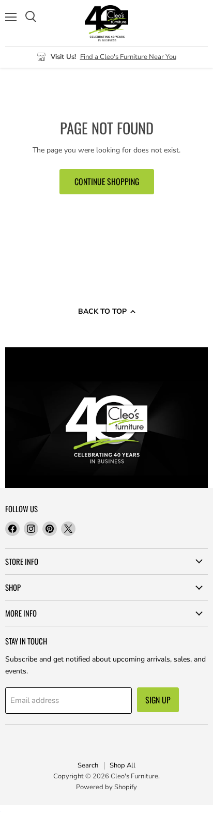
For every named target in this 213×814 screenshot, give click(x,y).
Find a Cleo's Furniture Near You (128, 57)
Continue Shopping (106, 181)
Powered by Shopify (106, 787)
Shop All (122, 765)
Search (88, 765)
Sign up (158, 700)
